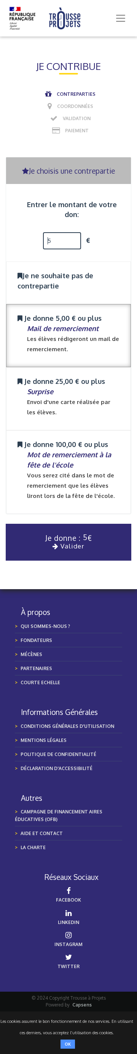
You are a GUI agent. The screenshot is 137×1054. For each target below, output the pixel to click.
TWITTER (68, 966)
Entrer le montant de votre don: (72, 209)
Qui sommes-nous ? (45, 626)
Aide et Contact (42, 833)
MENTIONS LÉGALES (44, 740)
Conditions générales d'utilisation (67, 726)
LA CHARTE (33, 847)
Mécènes (31, 654)
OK (68, 1044)
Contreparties (76, 94)
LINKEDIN (68, 922)
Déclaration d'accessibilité (56, 768)
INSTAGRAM (68, 944)
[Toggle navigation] (120, 18)
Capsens (82, 1005)
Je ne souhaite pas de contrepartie (55, 280)
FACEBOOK (68, 900)
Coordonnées (75, 106)
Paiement (77, 130)
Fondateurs (36, 640)
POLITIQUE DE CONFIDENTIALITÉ (58, 754)
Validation (77, 118)
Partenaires (36, 668)
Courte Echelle (40, 682)
